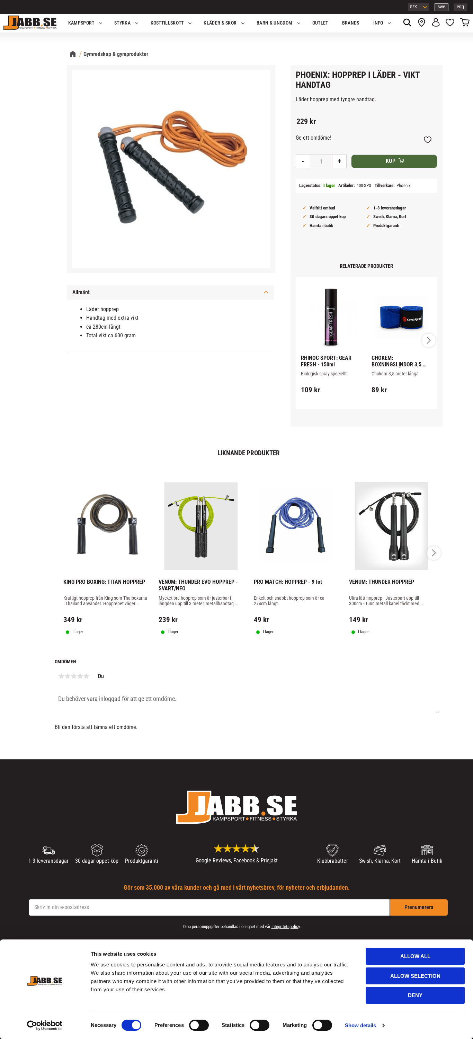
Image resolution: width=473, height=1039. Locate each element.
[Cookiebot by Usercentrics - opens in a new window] (45, 1025)
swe (441, 7)
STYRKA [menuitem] (122, 23)
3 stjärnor (74, 676)
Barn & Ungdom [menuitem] (274, 23)
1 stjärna (61, 676)
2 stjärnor (67, 676)
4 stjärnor (80, 676)
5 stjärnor (86, 676)
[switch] (199, 1025)
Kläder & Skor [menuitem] (220, 23)
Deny (415, 995)
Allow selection (415, 976)
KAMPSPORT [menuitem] (81, 23)
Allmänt (81, 292)
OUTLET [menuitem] (320, 23)
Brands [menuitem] (350, 23)
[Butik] (421, 23)
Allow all (415, 956)
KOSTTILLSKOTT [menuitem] (167, 23)
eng (460, 7)
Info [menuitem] (378, 23)
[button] (450, 23)
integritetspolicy (285, 926)
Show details (360, 1025)
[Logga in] (435, 23)
